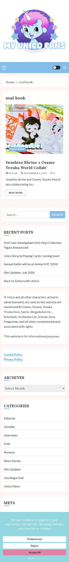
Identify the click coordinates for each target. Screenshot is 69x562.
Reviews (9, 452)
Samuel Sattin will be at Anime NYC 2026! (31, 264)
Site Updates (12, 469)
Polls (7, 443)
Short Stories (12, 461)
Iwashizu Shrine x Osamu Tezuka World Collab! (30, 165)
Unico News (17, 149)
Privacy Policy (13, 359)
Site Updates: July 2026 (19, 272)
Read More (15, 192)
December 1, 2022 (35, 173)
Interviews (11, 435)
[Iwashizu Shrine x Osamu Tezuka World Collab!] (34, 129)
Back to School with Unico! (21, 281)
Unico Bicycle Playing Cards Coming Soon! (32, 256)
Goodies (9, 426)
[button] (4, 67)
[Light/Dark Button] (56, 67)
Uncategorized (14, 478)
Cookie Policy (13, 354)
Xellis (13, 173)
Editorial (9, 418)
